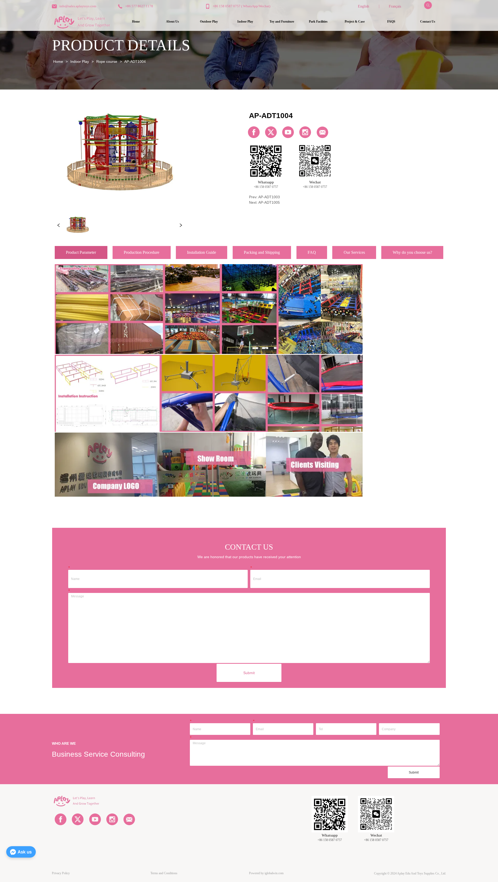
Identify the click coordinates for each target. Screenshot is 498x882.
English (363, 6)
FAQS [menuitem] (391, 21)
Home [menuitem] (136, 21)
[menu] (282, 21)
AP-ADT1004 (135, 61)
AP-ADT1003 (269, 197)
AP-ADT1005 (269, 202)
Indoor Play (79, 61)
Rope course (106, 61)
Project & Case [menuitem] (355, 21)
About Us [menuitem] (172, 21)
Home (58, 61)
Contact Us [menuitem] (427, 21)
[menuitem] (209, 21)
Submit (249, 673)
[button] (209, 22)
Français (395, 6)
